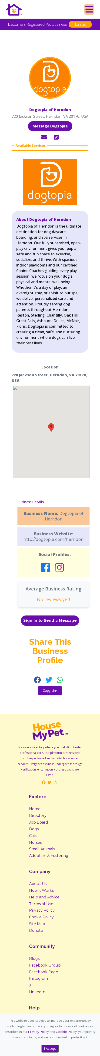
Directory (38, 815)
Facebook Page (43, 972)
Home (34, 809)
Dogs (34, 829)
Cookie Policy (41, 917)
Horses (35, 842)
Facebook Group (45, 965)
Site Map (37, 924)
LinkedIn (37, 992)
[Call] (56, 137)
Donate (36, 930)
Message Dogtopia (50, 126)
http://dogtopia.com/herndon (53, 539)
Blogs (34, 958)
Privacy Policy (42, 910)
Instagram (38, 978)
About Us (38, 884)
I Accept (50, 1048)
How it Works (41, 890)
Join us (80, 24)
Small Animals (42, 849)
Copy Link (50, 690)
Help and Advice (44, 897)
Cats (33, 836)
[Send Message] (44, 137)
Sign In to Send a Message (50, 620)
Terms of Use (41, 904)
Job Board (38, 822)
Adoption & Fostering (48, 855)
